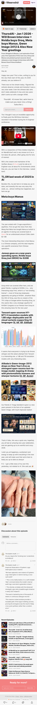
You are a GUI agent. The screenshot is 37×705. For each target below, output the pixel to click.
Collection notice (28, 696)
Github (15, 164)
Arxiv (29, 376)
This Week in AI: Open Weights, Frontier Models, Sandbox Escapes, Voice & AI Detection (22, 644)
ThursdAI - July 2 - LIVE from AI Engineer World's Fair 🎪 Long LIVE (20, 658)
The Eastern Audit (10, 554)
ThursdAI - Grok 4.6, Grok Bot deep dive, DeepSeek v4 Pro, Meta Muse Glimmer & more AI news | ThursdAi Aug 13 (21, 631)
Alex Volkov (4, 65)
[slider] (17, 23)
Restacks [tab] (13, 537)
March (3, 234)
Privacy (17, 696)
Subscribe (26, 2)
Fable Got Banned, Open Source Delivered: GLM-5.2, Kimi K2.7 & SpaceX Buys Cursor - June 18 (22, 672)
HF (17, 322)
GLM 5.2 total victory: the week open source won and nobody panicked (21, 665)
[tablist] (9, 537)
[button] (5, 17)
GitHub (27, 322)
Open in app (9, 29)
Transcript (22, 29)
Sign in (33, 2)
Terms (21, 696)
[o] (4, 624)
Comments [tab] (6, 537)
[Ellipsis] (34, 553)
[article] (18, 625)
